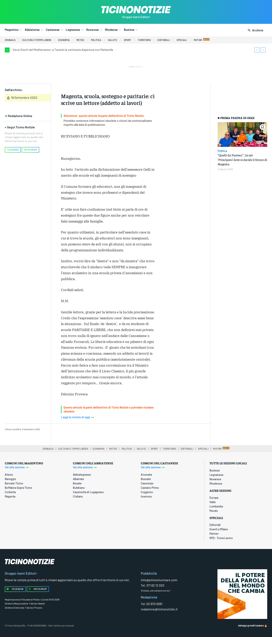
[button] (254, 30)
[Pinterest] (111, 434)
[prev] (256, 49)
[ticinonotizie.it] (136, 9)
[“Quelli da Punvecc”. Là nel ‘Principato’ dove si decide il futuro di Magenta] (242, 134)
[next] (263, 49)
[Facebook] (93, 434)
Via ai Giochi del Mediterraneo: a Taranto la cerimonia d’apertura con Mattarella (63, 49)
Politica (222, 151)
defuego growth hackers (251, 625)
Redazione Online (20, 116)
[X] (102, 434)
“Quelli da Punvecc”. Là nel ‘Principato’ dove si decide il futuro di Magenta (242, 159)
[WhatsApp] (120, 434)
